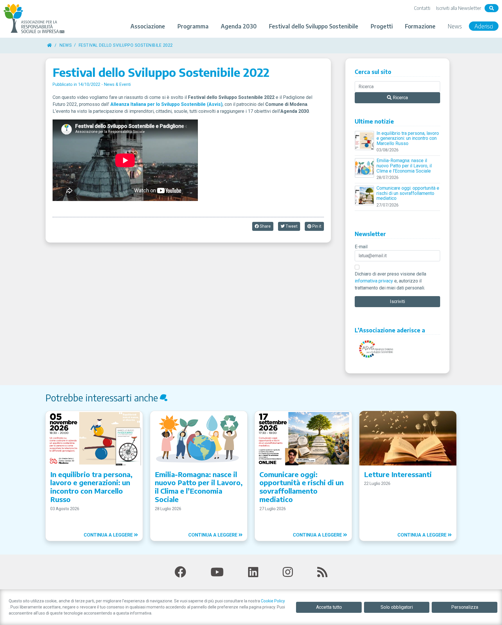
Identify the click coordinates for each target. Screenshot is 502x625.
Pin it (316, 226)
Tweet (291, 226)
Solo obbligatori (397, 607)
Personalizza (464, 607)
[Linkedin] (253, 572)
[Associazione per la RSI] (34, 19)
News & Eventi (117, 84)
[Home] (49, 45)
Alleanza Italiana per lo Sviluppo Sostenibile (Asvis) (166, 104)
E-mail (361, 246)
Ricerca (400, 97)
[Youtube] (217, 572)
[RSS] (322, 572)
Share (265, 226)
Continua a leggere (109, 535)
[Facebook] (180, 572)
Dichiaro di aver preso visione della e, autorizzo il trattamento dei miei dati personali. (390, 281)
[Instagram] (288, 572)
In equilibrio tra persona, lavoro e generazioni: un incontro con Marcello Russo (407, 138)
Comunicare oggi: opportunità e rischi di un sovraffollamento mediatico (407, 193)
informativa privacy (374, 281)
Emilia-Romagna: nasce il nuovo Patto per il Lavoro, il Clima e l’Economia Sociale (404, 165)
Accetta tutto (329, 607)
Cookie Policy (273, 601)
